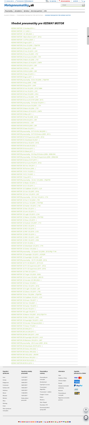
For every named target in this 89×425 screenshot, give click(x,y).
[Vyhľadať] (83, 5)
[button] (86, 409)
